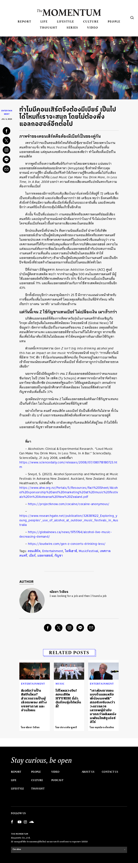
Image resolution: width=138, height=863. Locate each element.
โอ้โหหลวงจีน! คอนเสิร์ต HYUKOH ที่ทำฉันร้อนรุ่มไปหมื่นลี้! (68, 698)
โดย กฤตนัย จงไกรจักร (102, 727)
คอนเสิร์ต (34, 551)
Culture (91, 21)
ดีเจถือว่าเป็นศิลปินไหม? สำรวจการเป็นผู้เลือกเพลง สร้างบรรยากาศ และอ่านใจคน (34, 700)
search (132, 17)
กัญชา (59, 555)
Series (72, 27)
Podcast (57, 780)
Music (60, 683)
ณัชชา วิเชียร (59, 592)
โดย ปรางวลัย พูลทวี (66, 727)
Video (92, 27)
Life (44, 21)
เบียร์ (32, 555)
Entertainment (52, 551)
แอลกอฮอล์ (45, 555)
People (114, 21)
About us (88, 772)
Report (24, 21)
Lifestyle (65, 21)
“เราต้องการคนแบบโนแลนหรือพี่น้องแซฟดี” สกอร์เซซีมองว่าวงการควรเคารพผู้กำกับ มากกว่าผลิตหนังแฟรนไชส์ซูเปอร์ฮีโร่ (103, 706)
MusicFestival (88, 551)
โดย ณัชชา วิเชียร (30, 727)
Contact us (110, 772)
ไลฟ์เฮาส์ (71, 551)
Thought (48, 27)
